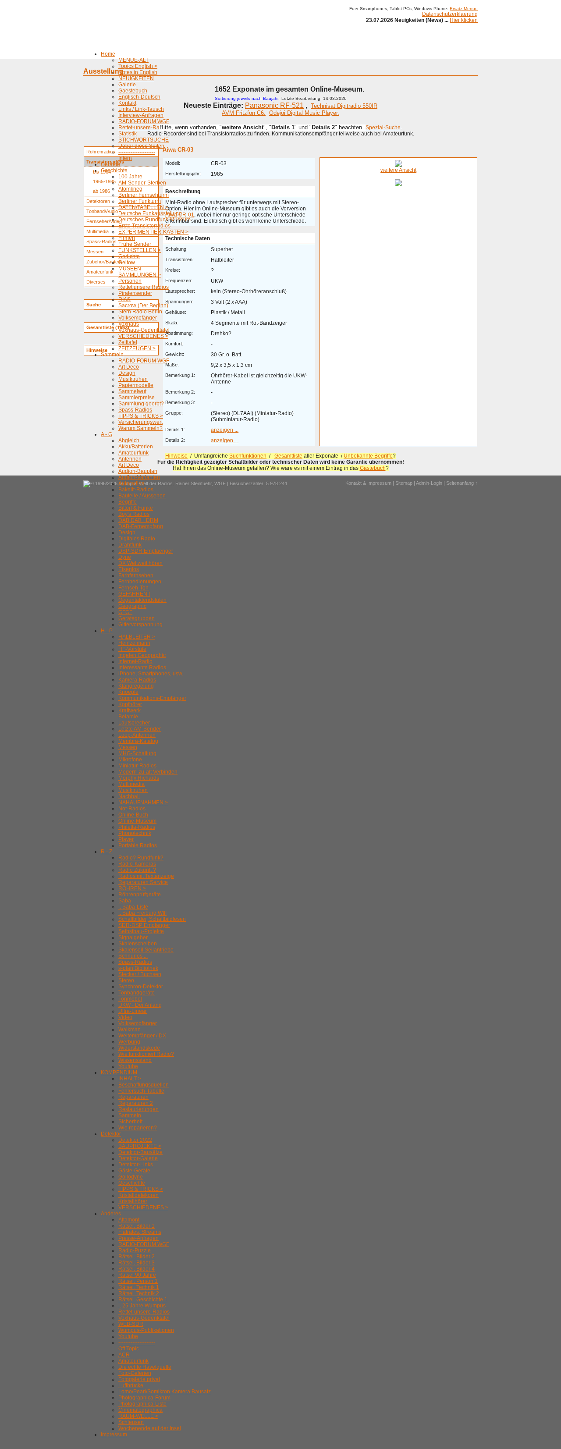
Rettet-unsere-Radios (144, 127)
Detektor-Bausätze (140, 1152)
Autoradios (131, 483)
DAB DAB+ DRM (138, 520)
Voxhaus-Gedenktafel (144, 330)
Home (108, 54)
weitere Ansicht (398, 170)
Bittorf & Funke (135, 508)
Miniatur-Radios (137, 766)
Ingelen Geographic (142, 655)
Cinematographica (140, 1410)
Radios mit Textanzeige (146, 876)
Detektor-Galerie (138, 1158)
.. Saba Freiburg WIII (142, 913)
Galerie (127, 85)
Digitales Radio (136, 539)
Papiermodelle (135, 385)
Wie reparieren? (137, 1128)
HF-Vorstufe (132, 649)
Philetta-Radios (136, 827)
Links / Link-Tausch (141, 109)
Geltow (126, 262)
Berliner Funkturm (139, 201)
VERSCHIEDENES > (143, 336)
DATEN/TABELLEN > (143, 207)
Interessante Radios (142, 667)
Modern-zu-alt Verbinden (148, 772)
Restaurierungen (138, 1109)
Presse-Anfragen (138, 1238)
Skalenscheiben (137, 944)
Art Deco (128, 367)
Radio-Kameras (137, 864)
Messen (127, 747)
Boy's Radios (133, 514)
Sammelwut (132, 391)
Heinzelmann (134, 643)
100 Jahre (130, 177)
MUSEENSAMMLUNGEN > (139, 272)
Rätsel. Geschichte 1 (142, 1299)
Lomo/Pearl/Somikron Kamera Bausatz (164, 1392)
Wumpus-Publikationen (146, 1330)
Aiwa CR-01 (179, 215)
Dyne (124, 557)
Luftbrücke (130, 1385)
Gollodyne (130, 1177)
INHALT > (129, 1079)
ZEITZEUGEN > (137, 348)
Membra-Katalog (138, 741)
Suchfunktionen (247, 456)
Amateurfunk (133, 453)
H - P (107, 631)
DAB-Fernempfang (140, 526)
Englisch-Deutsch (139, 97)
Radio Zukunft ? (137, 870)
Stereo (126, 980)
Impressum (114, 1434)
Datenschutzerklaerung (450, 14)
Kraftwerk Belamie (129, 713)
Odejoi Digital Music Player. (304, 113)
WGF (220, 483)
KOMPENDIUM (119, 1072)
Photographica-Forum (144, 1398)
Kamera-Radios (137, 680)
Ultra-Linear (132, 1011)
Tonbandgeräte (136, 993)
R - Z (106, 852)
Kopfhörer (130, 704)
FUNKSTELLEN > (139, 250)
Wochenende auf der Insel (149, 1428)
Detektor (111, 1134)
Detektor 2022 (135, 1140)
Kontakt (127, 103)
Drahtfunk (130, 545)
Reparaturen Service (143, 882)
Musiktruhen (133, 379)
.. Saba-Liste (133, 907)
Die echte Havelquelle (144, 1367)
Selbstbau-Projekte (141, 931)
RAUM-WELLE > (138, 1416)
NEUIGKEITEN (136, 78)
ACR (124, 1355)
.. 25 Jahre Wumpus (142, 1306)
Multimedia (131, 784)
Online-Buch (133, 815)
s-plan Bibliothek (138, 968)
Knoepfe (128, 692)
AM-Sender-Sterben (142, 183)
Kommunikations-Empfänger (152, 698)
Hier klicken (464, 20)
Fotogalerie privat (139, 1379)
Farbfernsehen (135, 575)
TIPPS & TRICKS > (140, 416)
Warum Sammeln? (140, 428)
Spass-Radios (135, 410)
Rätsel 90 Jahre (137, 1275)
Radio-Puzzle (134, 1250)
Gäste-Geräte (134, 1171)
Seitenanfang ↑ (462, 483)
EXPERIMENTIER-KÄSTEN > (153, 232)
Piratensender (135, 293)
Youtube (128, 1066)
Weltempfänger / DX (142, 1036)
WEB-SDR (130, 1324)
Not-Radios (132, 809)
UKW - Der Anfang (140, 1005)
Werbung (129, 1042)
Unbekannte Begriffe (368, 456)
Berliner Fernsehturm (143, 195)
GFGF (125, 612)
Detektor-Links (135, 1164)
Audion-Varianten (139, 477)
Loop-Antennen (137, 735)
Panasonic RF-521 (274, 105)
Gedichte (129, 256)
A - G (106, 434)
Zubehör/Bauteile (104, 261)
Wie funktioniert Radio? (146, 1054)
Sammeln (112, 355)
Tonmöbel (130, 999)
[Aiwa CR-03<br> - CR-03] (398, 165)
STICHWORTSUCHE (143, 140)
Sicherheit (130, 1122)
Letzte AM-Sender (139, 729)
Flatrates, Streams (139, 1232)
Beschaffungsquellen (143, 1085)
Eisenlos (128, 569)
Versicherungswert (140, 422)
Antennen (130, 459)
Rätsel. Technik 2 (138, 1293)
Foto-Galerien (134, 1373)
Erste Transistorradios (144, 226)
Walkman (129, 1029)
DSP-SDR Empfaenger (145, 551)
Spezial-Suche (383, 127)
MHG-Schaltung (137, 753)
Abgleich (128, 440)
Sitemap (403, 483)
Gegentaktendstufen (142, 600)
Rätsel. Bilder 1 (136, 1226)
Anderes (111, 1214)
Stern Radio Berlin (140, 312)
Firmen (126, 238)
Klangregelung (136, 686)
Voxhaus (128, 324)
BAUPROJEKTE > (139, 1146)
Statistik (127, 134)
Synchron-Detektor (140, 987)
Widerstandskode (139, 1048)
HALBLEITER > (136, 637)
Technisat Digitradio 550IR (344, 106)
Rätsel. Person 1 (138, 1281)
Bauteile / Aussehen (142, 496)
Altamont (128, 1220)
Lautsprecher (134, 723)
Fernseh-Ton (133, 588)
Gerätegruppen (136, 618)
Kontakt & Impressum (368, 483)
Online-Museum (137, 821)
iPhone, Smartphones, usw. (150, 674)
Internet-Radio (135, 661)
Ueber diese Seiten (141, 146)
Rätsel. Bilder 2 (136, 1257)
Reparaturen (133, 1097)
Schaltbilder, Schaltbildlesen (152, 919)
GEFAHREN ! (134, 594)
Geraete (110, 164)
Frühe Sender (134, 244)
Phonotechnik (134, 833)
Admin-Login (429, 483)
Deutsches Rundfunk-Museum (154, 220)
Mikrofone (130, 759)
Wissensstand (135, 1060)
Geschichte (114, 170)
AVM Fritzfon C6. (244, 113)
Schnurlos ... (133, 956)
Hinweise (176, 456)
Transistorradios (105, 161)
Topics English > (137, 66)
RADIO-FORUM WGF (143, 121)
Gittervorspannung (140, 625)
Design (126, 373)
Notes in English (137, 72)
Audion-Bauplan (137, 471)
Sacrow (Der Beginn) (143, 305)
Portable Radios (137, 845)
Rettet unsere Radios (143, 287)
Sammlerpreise (136, 397)
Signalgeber (133, 937)
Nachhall (129, 796)
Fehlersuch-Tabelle (141, 1091)
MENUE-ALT (133, 60)
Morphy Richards (138, 778)
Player (126, 839)
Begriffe (127, 502)
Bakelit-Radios (135, 490)
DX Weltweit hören (140, 563)
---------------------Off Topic (136, 1345)
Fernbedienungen (139, 582)
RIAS (124, 299)
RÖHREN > (132, 888)
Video (125, 1017)
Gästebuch (373, 468)
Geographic (132, 606)
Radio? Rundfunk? (140, 858)
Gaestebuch (132, 91)
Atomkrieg (130, 189)
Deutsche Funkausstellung (150, 213)
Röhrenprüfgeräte (139, 894)
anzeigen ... (224, 430)
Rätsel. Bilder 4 (136, 1269)
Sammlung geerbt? (141, 404)
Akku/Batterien (135, 447)
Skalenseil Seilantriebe (146, 950)
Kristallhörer (132, 1201)
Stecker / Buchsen (139, 974)
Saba (124, 901)
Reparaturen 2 (135, 1103)
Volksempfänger (137, 318)
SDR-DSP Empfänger (144, 925)
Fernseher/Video (104, 221)
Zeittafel (127, 342)
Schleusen (131, 1422)
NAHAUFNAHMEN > (143, 802)
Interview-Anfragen (140, 115)
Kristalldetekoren (138, 1195)
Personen (130, 281)
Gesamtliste (288, 456)
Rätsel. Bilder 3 (136, 1263)
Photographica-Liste (142, 1404)
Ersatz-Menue (464, 8)
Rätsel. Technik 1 (138, 1287)
